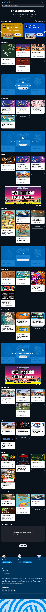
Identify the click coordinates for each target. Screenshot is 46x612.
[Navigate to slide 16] (28, 39)
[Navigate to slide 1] (13, 39)
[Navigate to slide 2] (14, 39)
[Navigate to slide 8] (20, 39)
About (40, 562)
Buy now (18, 34)
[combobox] (23, 5)
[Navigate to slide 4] (16, 39)
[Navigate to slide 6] (18, 39)
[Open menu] (2, 2)
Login (20, 562)
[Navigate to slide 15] (27, 39)
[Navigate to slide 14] (26, 39)
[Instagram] (3, 590)
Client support (22, 570)
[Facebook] (12, 590)
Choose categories (23, 259)
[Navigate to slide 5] (17, 39)
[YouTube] (6, 590)
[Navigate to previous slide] (1, 32)
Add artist (23, 144)
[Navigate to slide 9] (21, 39)
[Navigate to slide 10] (22, 39)
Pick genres (23, 356)
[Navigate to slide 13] (25, 39)
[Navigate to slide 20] (32, 39)
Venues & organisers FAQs (24, 568)
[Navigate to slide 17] (29, 39)
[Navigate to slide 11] (23, 39)
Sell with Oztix (22, 565)
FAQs (40, 564)
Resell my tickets (6, 573)
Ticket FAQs (5, 570)
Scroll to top (23, 545)
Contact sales (28, 562)
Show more (37, 61)
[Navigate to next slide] (45, 32)
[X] (14, 590)
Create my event (22, 567)
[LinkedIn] (9, 590)
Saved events (6, 567)
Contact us (41, 566)
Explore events (6, 565)
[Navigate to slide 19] (31, 39)
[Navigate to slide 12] (24, 39)
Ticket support (6, 571)
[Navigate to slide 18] (30, 39)
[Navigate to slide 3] (15, 39)
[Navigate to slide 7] (19, 39)
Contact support (7, 562)
